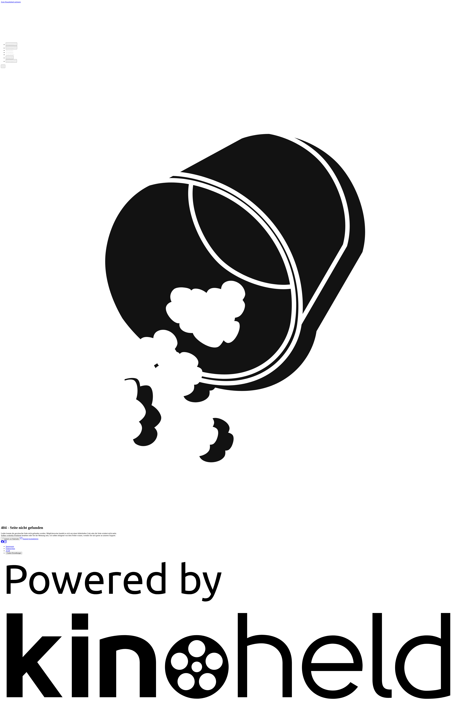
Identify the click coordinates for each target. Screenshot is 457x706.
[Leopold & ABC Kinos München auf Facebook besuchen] (2, 542)
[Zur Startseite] (228, 22)
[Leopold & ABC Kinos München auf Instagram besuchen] (5, 542)
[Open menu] (3, 66)
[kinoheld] (228, 704)
